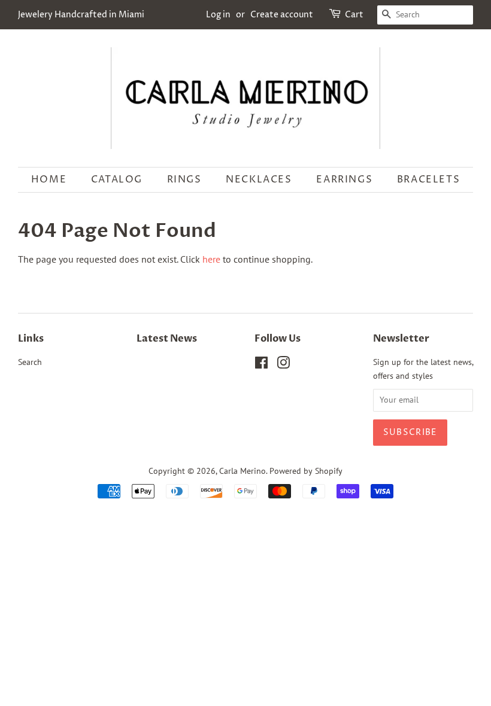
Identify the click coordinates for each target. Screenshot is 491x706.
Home (48, 179)
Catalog (117, 179)
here (211, 259)
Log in (218, 14)
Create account (281, 14)
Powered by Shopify (306, 470)
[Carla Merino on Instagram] (283, 365)
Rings (184, 179)
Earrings (344, 179)
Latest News (167, 338)
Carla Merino (242, 470)
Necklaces (259, 179)
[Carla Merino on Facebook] (261, 365)
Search (30, 362)
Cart (354, 14)
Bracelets (428, 179)
